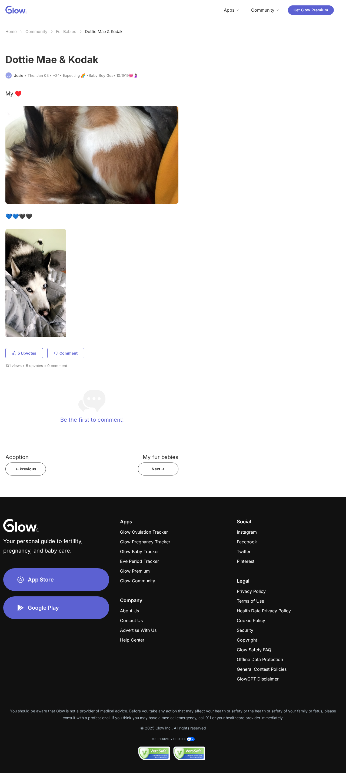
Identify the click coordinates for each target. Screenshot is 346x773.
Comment (68, 353)
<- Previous (25, 469)
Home (11, 31)
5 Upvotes (27, 353)
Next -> (158, 469)
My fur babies (160, 457)
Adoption (17, 457)
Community (36, 31)
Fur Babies (66, 31)
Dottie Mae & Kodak (103, 31)
